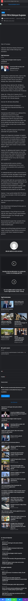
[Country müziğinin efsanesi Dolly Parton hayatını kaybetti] (5, 414)
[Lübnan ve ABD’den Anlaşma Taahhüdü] (7, 316)
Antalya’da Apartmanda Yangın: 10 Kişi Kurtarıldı (21, 323)
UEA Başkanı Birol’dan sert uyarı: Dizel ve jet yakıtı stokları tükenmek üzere (17, 499)
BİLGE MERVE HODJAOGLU (9, 18)
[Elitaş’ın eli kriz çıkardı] (7, 304)
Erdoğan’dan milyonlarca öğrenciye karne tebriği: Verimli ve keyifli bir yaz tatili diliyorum (17, 526)
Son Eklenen (14, 402)
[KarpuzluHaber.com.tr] (14, 4)
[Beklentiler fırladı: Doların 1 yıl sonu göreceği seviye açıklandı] (5, 518)
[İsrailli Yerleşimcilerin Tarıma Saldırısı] (7, 331)
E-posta (3, 376)
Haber (9, 9)
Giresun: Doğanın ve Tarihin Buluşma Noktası (17, 473)
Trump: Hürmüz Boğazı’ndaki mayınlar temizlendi (14, 1)
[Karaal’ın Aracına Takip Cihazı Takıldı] (5, 506)
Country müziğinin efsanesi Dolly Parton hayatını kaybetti (18, 413)
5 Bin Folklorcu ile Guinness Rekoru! (19, 302)
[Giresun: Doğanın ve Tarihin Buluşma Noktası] (5, 474)
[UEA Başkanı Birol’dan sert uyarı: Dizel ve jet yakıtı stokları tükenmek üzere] (5, 499)
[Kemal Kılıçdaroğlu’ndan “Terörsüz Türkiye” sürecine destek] (21, 331)
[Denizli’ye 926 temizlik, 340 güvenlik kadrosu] (5, 68)
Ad (2, 371)
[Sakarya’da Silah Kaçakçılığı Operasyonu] (5, 481)
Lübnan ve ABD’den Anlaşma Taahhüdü (6, 322)
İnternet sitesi (4, 382)
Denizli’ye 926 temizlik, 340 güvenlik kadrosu (17, 424)
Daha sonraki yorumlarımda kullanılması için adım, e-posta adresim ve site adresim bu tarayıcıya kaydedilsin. (13, 389)
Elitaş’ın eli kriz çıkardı (7, 309)
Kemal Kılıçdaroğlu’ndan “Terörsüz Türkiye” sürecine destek (19, 338)
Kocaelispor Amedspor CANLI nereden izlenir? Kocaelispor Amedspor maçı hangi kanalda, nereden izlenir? (13, 492)
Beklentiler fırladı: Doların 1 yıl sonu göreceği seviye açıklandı (18, 518)
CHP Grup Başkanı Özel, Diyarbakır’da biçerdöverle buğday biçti (11, 486)
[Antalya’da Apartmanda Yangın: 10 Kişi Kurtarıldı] (21, 316)
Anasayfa (4, 9)
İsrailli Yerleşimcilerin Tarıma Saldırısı (6, 337)
